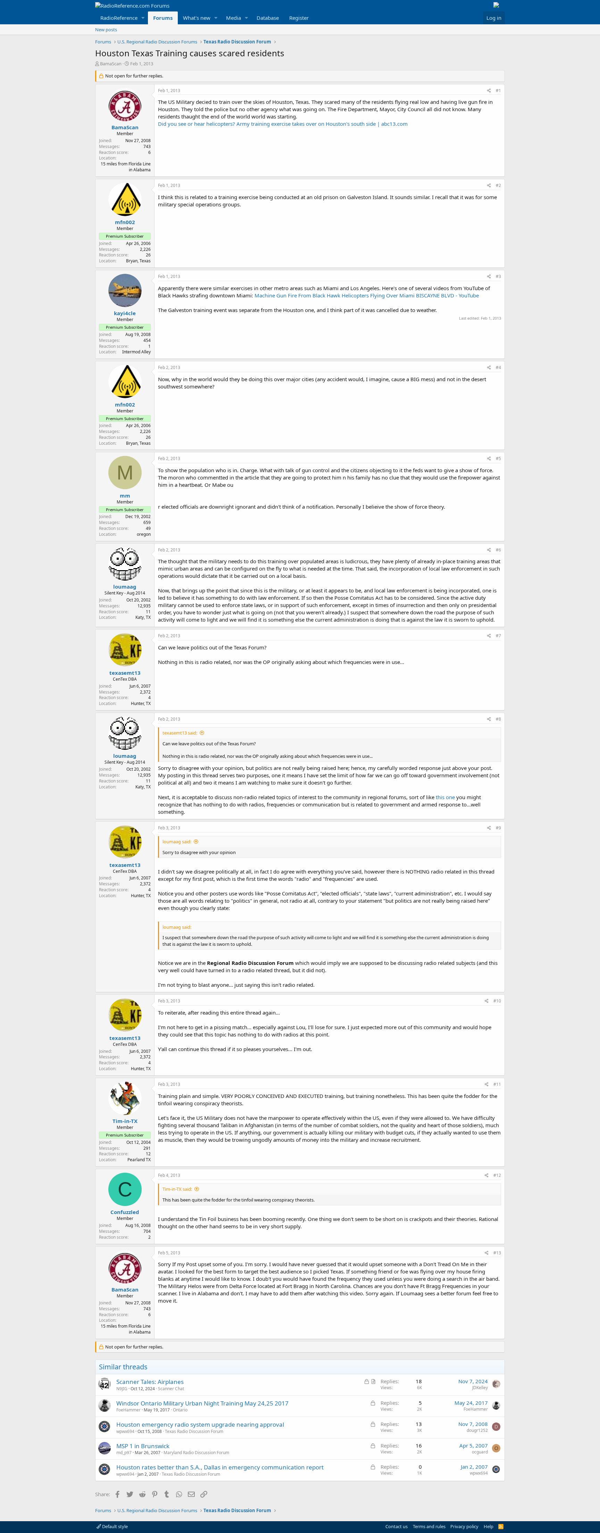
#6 (498, 550)
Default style (114, 1526)
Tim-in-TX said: (177, 1189)
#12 (497, 1175)
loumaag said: (176, 841)
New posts (106, 29)
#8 (498, 719)
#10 (497, 1001)
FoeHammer (128, 1410)
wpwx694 (125, 1431)
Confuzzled (124, 1211)
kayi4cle (125, 313)
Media (233, 17)
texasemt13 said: (179, 733)
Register (299, 17)
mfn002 (125, 222)
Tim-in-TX (125, 1120)
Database (268, 17)
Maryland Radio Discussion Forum (196, 1453)
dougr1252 (477, 1430)
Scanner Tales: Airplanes (150, 1382)
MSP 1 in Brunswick (142, 1446)
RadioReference (119, 17)
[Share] (489, 91)
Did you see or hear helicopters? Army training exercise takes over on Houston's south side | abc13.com (283, 123)
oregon (144, 534)
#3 (498, 276)
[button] (143, 17)
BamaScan (111, 63)
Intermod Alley (136, 352)
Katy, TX (143, 617)
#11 (497, 1084)
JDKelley (480, 1388)
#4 (498, 367)
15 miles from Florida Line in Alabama (126, 167)
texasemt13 (125, 672)
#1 (498, 90)
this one (445, 797)
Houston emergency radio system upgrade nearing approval (200, 1424)
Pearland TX (139, 1160)
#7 (498, 636)
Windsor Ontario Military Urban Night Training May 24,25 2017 (202, 1403)
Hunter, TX (141, 703)
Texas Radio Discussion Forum (194, 1431)
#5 (498, 458)
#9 (498, 828)
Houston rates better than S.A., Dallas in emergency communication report (220, 1467)
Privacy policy (464, 1526)
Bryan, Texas (138, 261)
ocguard (480, 1452)
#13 (497, 1253)
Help (488, 1526)
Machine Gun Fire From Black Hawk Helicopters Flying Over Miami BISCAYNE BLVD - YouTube (367, 295)
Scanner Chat (171, 1389)
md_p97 (124, 1453)
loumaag (124, 586)
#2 (498, 185)
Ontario (180, 1410)
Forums (163, 17)
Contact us (396, 1526)
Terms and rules (429, 1526)
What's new (196, 17)
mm (125, 495)
